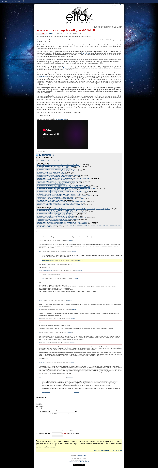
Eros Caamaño (44, 270)
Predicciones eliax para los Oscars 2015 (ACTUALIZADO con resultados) (58, 219)
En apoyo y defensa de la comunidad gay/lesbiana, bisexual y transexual (58, 192)
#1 (39, 240)
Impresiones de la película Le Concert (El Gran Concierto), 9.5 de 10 (56, 169)
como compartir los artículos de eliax (79, 461)
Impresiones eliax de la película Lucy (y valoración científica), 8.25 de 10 (58, 203)
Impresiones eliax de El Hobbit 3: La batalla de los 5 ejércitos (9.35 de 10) (58, 210)
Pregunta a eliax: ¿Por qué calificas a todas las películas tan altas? (56, 182)
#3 (39, 270)
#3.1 (43, 278)
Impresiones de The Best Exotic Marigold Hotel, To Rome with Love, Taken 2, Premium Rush (63, 178)
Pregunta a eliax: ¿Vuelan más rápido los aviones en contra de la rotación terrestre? (61, 201)
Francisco (42, 362)
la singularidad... (83, 455)
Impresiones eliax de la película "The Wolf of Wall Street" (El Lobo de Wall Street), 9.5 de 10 (63, 187)
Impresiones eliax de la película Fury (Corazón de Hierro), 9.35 (55, 214)
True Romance (64, 68)
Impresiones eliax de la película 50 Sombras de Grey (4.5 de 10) (55, 216)
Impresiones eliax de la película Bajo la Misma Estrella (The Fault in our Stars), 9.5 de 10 (62, 191)
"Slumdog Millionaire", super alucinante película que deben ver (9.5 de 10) (58, 165)
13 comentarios (46, 155)
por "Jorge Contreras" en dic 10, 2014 (108, 450)
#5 (39, 309)
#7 (39, 332)
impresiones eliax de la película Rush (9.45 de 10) (51, 184)
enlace (52, 260)
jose (41, 300)
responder (69, 240)
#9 (39, 362)
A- (118, 5)
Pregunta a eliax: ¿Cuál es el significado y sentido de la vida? (54, 176)
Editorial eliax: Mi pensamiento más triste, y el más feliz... (53, 168)
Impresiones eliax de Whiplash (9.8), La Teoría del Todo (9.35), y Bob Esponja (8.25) (61, 217)
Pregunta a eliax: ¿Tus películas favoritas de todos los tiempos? (55, 170)
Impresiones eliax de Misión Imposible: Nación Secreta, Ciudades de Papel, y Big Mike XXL (63, 222)
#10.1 (43, 392)
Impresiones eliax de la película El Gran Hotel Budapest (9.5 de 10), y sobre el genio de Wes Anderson (66, 188)
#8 (39, 342)
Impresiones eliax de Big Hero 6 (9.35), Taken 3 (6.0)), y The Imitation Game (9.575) (61, 212)
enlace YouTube (61, 119)
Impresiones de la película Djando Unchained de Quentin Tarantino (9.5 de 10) (59, 181)
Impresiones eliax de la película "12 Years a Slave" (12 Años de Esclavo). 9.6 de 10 (61, 185)
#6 (39, 318)
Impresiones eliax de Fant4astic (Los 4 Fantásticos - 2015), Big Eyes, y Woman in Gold (62, 223)
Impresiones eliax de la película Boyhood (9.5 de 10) (66, 30)
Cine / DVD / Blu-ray (42, 160)
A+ (121, 5)
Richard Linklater (42, 76)
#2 (39, 251)
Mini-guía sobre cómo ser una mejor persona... (50, 200)
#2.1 (43, 260)
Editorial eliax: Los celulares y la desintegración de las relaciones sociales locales (60, 198)
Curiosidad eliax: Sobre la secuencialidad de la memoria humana (55, 197)
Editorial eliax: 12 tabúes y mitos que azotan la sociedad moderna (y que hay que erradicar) (63, 195)
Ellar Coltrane (85, 53)
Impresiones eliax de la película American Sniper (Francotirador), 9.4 (56, 213)
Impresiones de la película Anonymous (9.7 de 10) (51, 172)
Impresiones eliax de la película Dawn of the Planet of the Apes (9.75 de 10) (59, 194)
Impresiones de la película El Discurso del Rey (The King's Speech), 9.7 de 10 (59, 166)
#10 (40, 377)
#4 (39, 300)
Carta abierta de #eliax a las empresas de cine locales (52, 220)
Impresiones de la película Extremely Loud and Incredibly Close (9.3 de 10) (58, 175)
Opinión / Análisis (52, 160)
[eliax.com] (79, 14)
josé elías (49, 34)
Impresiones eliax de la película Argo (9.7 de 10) (51, 179)
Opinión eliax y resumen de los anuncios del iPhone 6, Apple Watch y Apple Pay (60, 204)
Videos (59, 160)
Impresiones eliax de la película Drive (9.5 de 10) (51, 173)
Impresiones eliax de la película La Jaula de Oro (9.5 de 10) (54, 190)
